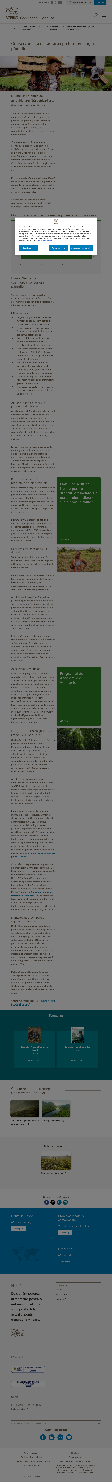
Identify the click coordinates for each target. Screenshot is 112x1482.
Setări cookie (28, 248)
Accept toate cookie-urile (81, 248)
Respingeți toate (58, 248)
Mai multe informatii (44, 241)
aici (48, 238)
